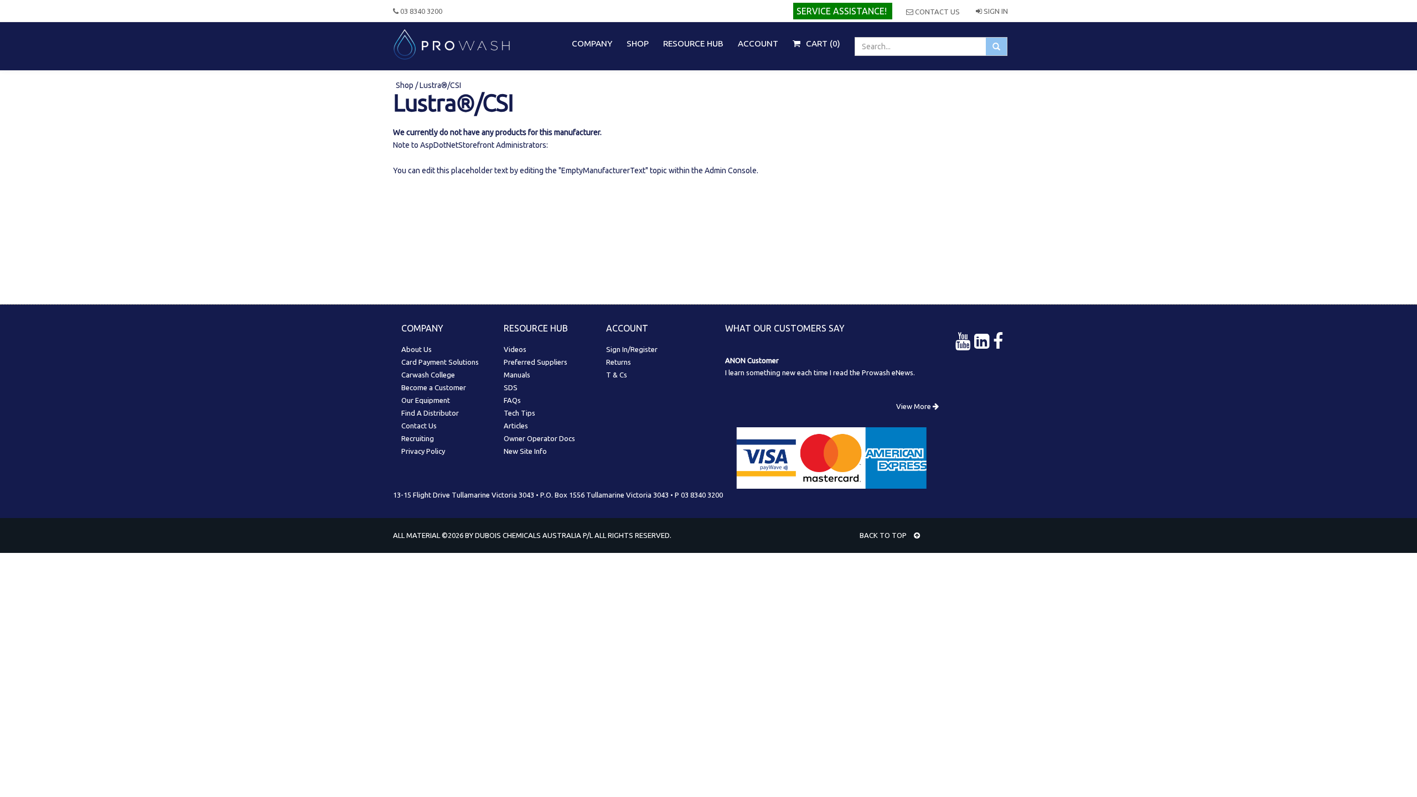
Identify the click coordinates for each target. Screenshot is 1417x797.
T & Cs (616, 375)
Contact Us (936, 11)
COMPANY (592, 43)
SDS (511, 387)
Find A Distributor (430, 413)
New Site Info (525, 451)
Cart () (822, 43)
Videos (515, 349)
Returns (618, 362)
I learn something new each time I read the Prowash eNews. (820, 372)
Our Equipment (425, 400)
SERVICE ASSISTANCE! (842, 11)
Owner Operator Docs (539, 438)
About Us (416, 349)
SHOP (638, 43)
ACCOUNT (758, 43)
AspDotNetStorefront (457, 145)
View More (914, 406)
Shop (405, 85)
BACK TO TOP (884, 535)
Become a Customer (433, 387)
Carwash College (428, 375)
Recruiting (417, 438)
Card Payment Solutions (440, 362)
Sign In (995, 11)
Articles (516, 425)
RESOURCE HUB (693, 43)
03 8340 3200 (420, 11)
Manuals (517, 375)
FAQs (512, 400)
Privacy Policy (423, 451)
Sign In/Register (632, 349)
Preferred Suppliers (535, 362)
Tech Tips (519, 413)
